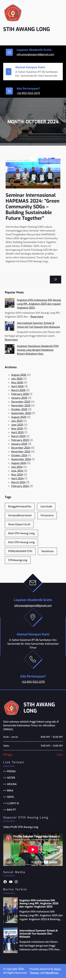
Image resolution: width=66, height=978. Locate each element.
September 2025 (21, 413)
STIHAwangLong (17, 560)
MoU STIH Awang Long (21, 542)
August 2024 (18, 463)
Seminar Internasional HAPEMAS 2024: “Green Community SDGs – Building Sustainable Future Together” (32, 206)
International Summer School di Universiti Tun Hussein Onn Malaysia (38, 933)
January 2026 (19, 398)
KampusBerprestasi (20, 515)
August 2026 (18, 375)
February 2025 (20, 440)
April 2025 (17, 432)
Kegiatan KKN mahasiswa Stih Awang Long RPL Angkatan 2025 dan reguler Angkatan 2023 (39, 303)
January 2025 (19, 444)
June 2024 (17, 470)
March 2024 (18, 482)
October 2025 (19, 409)
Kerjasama (47, 515)
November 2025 (20, 405)
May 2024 (17, 474)
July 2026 (17, 378)
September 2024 (21, 459)
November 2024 (20, 451)
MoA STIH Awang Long (21, 533)
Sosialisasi (47, 551)
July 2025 (17, 421)
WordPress (51, 972)
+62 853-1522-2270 (28, 93)
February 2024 (20, 486)
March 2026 (18, 390)
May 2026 (17, 382)
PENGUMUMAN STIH (20, 551)
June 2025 (17, 424)
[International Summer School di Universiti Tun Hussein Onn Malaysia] (9, 326)
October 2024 (19, 455)
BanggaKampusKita (19, 506)
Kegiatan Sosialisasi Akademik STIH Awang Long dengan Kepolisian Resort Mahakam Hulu (38, 349)
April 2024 (17, 478)
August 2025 (18, 417)
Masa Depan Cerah (19, 524)
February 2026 (20, 394)
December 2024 (20, 447)
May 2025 (17, 428)
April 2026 (17, 386)
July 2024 (17, 467)
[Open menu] (6, 39)
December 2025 (20, 401)
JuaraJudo (46, 506)
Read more (36, 316)
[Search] (55, 279)
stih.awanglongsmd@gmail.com (35, 54)
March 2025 (18, 436)
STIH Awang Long (26, 29)
